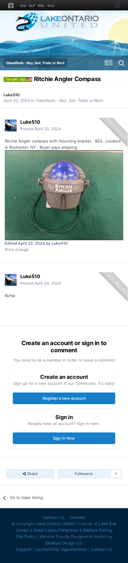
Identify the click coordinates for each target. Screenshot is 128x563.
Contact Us (53, 517)
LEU (23, 6)
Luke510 (12, 94)
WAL (41, 6)
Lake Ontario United (55, 523)
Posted (40, 128)
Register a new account (64, 398)
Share (32, 473)
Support (24, 549)
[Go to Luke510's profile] (11, 125)
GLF (32, 6)
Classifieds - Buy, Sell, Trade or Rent (69, 100)
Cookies (77, 517)
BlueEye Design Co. (64, 542)
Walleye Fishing (98, 530)
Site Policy (26, 536)
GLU (50, 6)
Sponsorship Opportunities (61, 549)
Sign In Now (64, 438)
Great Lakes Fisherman (55, 530)
